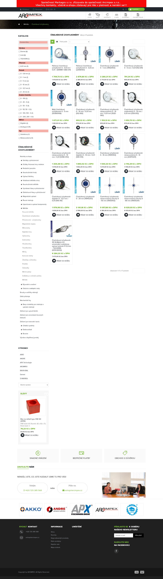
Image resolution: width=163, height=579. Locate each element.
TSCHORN (25, 59)
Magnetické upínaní (29, 196)
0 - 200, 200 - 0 (27, 117)
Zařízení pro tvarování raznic (29, 322)
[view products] (31, 509)
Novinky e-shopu (26, 156)
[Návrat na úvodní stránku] (19, 24)
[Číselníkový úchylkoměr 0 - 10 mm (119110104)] (110, 142)
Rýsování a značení (29, 284)
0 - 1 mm (24, 77)
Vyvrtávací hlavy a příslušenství (33, 188)
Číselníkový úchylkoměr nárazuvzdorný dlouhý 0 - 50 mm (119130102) (109, 199)
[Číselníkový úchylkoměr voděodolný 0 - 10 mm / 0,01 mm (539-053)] (134, 98)
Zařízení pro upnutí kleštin (29, 311)
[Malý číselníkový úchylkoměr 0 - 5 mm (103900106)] (61, 98)
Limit (23, 55)
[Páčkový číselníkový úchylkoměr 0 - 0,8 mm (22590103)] (85, 54)
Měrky (24, 252)
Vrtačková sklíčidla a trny (31, 180)
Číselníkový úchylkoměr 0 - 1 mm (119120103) (109, 67)
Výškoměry (26, 236)
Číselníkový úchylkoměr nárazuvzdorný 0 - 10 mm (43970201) (133, 155)
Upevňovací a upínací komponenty (34, 204)
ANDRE (22, 359)
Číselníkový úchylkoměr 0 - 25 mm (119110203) (85, 198)
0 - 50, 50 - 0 (26, 109)
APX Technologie (26, 363)
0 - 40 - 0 (25, 102)
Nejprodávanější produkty (60, 538)
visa (137, 572)
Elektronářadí (27, 330)
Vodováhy (25, 268)
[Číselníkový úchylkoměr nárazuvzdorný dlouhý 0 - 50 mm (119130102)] (110, 185)
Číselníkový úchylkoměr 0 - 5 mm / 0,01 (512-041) (133, 67)
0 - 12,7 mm (25, 88)
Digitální (24, 123)
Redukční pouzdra (29, 168)
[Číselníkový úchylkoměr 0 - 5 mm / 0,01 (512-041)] (134, 54)
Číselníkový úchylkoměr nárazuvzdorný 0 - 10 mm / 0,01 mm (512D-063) (109, 112)
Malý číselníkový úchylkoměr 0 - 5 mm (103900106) (60, 111)
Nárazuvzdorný (27, 138)
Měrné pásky (26, 272)
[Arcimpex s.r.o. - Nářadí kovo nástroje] (30, 15)
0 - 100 (24, 98)
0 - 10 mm (25, 85)
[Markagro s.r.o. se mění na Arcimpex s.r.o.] (81, 3)
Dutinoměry (26, 240)
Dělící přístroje (25, 296)
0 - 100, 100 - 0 (27, 113)
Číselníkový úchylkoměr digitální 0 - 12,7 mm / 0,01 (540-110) (61, 199)
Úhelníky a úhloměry (29, 260)
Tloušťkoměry (27, 248)
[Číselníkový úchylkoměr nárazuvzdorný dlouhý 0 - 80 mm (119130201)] (134, 185)
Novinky (53, 535)
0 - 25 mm (25, 92)
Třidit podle (63, 42)
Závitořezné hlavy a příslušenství (34, 192)
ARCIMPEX (23, 367)
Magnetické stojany (28, 224)
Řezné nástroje (28, 200)
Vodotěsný (25, 134)
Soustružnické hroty (30, 172)
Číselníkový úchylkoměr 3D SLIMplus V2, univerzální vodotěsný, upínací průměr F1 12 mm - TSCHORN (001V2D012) (61, 245)
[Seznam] (57, 42)
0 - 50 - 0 (25, 106)
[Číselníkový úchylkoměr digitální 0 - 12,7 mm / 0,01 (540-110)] (61, 185)
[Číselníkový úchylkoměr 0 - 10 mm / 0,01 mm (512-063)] (85, 98)
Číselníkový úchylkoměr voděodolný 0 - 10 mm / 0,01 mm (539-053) (133, 111)
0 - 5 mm (25, 81)
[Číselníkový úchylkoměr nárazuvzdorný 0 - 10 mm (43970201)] (134, 142)
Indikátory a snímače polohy (31, 276)
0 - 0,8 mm (25, 74)
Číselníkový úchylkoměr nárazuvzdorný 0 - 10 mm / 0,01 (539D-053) (61, 155)
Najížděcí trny (27, 232)
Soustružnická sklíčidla (30, 184)
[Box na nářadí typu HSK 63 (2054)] (33, 407)
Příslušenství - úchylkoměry (31, 220)
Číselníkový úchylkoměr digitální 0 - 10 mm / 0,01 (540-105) (85, 155)
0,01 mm (24, 66)
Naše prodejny (56, 541)
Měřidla (25, 208)
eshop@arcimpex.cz (73, 490)
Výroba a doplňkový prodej (29, 338)
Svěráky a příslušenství (31, 160)
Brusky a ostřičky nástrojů (29, 292)
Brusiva (25, 334)
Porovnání (38, 9)
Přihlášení (25, 9)
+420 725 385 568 (32, 532)
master (142, 572)
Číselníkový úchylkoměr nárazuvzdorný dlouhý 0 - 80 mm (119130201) (133, 199)
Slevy (53, 532)
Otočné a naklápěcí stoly (31, 288)
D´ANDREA (24, 378)
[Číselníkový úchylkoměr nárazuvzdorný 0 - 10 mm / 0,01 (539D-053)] (61, 142)
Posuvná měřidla (28, 212)
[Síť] (52, 42)
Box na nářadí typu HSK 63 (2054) (31, 420)
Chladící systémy (28, 326)
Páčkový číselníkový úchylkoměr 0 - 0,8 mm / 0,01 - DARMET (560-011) (61, 68)
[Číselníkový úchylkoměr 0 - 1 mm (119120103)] (110, 54)
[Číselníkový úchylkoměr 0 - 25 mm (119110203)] (85, 185)
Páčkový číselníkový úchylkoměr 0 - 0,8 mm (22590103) (85, 68)
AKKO (22, 355)
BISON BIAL (24, 371)
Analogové (25, 127)
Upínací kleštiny (28, 176)
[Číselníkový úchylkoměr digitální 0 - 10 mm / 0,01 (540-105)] (85, 142)
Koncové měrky (27, 256)
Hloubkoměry (26, 244)
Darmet (24, 51)
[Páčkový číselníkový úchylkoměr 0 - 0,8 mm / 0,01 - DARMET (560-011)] (61, 54)
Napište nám (55, 544)
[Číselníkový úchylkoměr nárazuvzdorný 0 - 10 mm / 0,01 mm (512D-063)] (110, 98)
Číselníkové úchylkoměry (30, 216)
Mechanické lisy (25, 300)
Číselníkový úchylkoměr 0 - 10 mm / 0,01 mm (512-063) (85, 111)
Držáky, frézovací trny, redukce (33, 164)
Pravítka (25, 264)
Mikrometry (26, 228)
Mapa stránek (55, 547)
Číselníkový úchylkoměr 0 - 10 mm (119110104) (109, 154)
